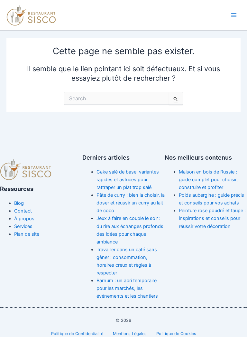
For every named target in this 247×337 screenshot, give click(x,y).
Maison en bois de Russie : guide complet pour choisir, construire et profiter (208, 179)
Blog (19, 203)
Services (23, 226)
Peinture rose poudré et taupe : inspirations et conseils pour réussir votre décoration (212, 218)
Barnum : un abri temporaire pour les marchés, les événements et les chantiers (127, 288)
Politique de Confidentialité (77, 333)
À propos (24, 219)
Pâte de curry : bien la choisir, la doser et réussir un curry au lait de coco (130, 202)
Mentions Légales (130, 333)
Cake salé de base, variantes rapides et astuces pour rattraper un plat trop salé (127, 179)
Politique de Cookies (176, 333)
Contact (23, 211)
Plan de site (26, 234)
